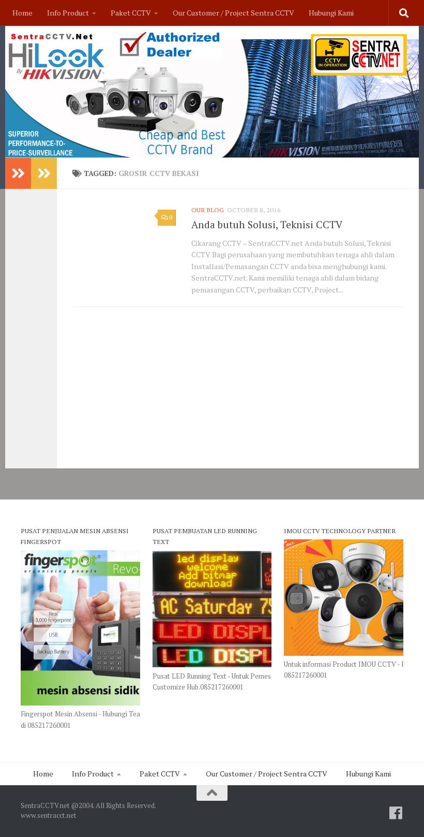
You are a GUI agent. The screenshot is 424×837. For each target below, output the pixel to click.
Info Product (68, 13)
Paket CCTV (131, 13)
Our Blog (207, 209)
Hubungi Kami (331, 13)
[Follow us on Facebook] (396, 813)
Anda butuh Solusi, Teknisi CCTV (266, 224)
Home (22, 13)
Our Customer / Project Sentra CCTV (233, 13)
